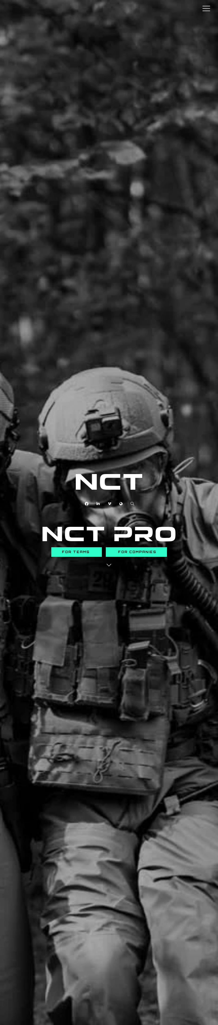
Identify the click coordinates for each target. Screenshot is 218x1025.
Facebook (87, 504)
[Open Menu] (206, 8)
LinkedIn (98, 504)
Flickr (121, 504)
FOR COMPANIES (136, 552)
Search (132, 504)
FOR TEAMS (76, 552)
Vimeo (109, 504)
